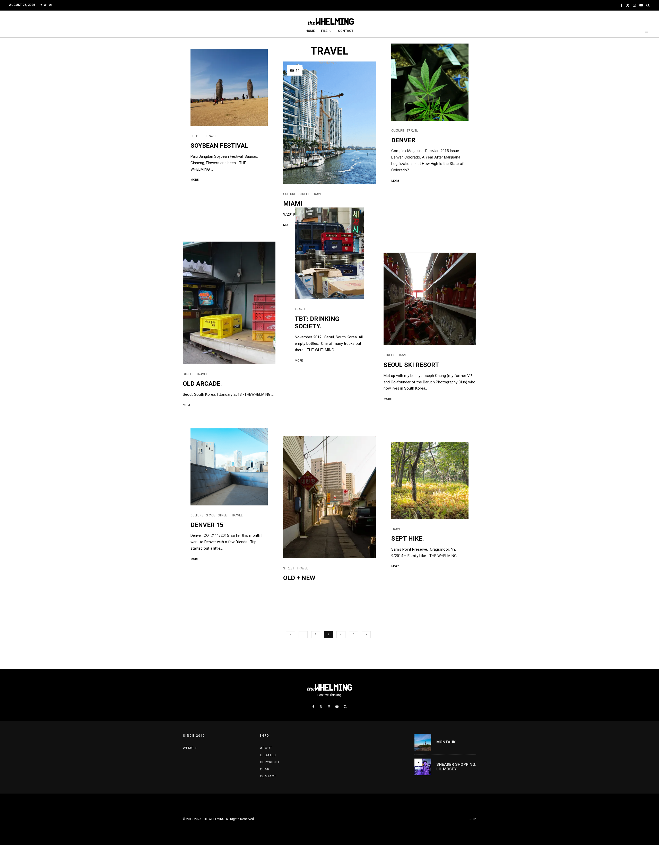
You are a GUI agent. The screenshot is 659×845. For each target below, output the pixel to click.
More (194, 179)
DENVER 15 (206, 525)
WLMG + (190, 748)
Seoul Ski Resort (411, 364)
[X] (627, 5)
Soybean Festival (219, 145)
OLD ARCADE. (202, 383)
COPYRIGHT (270, 762)
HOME (310, 31)
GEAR (265, 769)
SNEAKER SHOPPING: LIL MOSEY (456, 766)
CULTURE (196, 136)
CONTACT (345, 31)
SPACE (210, 515)
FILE (324, 31)
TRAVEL (211, 136)
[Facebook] (621, 5)
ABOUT (266, 748)
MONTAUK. (446, 742)
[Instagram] (634, 5)
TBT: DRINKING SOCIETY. (317, 322)
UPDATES (268, 755)
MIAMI (292, 203)
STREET (304, 194)
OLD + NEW (299, 578)
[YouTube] (641, 5)
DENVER (403, 140)
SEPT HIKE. (407, 538)
